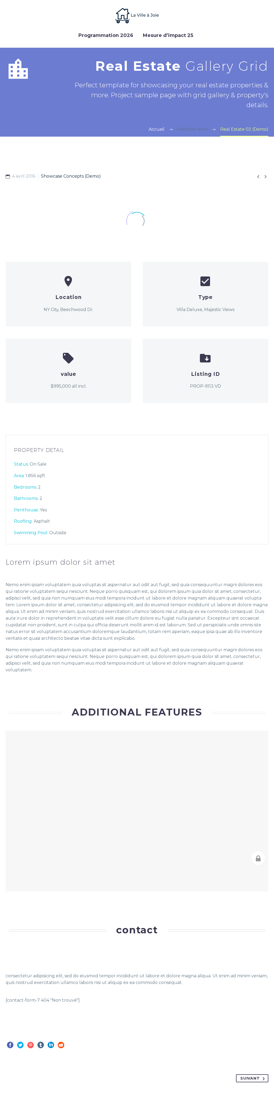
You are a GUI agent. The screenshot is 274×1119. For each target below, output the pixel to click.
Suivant (250, 1078)
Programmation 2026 (105, 35)
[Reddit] (61, 1045)
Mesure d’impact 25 (168, 35)
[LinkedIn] (51, 1045)
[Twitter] (20, 1045)
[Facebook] (10, 1045)
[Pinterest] (30, 1045)
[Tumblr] (40, 1045)
